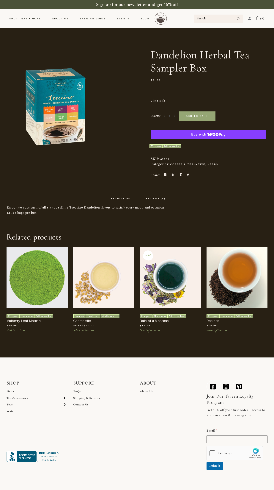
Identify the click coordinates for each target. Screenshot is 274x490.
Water (11, 411)
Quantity (155, 115)
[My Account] (249, 18)
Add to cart (197, 116)
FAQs (77, 391)
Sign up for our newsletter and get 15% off (137, 4)
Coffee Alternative (187, 164)
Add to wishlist (171, 146)
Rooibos (213, 321)
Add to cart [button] (14, 330)
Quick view (27, 316)
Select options (81, 330)
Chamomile (82, 321)
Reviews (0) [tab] (155, 198)
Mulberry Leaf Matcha (24, 321)
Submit (214, 465)
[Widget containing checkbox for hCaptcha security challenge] (235, 453)
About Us (146, 391)
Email (212, 431)
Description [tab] (120, 198)
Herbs (213, 164)
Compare (156, 146)
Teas (10, 404)
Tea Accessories (17, 398)
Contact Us (81, 404)
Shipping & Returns (86, 398)
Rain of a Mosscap (154, 321)
